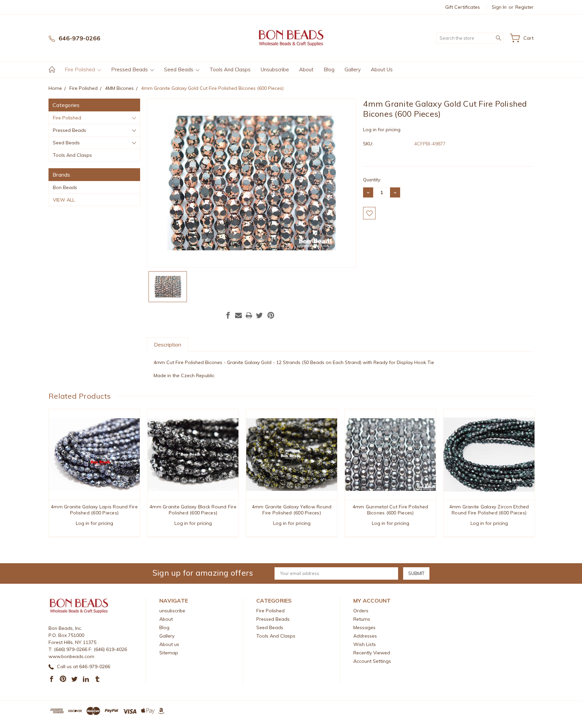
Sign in (499, 7)
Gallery (353, 69)
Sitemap (168, 653)
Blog (329, 69)
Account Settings (372, 661)
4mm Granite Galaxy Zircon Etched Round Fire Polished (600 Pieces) (489, 510)
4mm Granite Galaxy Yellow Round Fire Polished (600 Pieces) (292, 510)
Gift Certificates (462, 7)
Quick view (94, 472)
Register (524, 7)
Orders (360, 611)
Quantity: (372, 179)
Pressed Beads (130, 69)
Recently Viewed (371, 653)
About (306, 69)
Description (167, 344)
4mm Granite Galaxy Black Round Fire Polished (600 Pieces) (193, 510)
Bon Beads (65, 187)
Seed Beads (179, 69)
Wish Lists (364, 644)
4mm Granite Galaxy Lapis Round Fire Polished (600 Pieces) (94, 510)
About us (382, 69)
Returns (361, 619)
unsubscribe (275, 69)
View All (64, 200)
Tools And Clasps (230, 69)
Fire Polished (80, 69)
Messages (364, 627)
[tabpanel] (94, 473)
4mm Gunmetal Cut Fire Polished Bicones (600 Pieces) (390, 510)
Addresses (365, 636)
